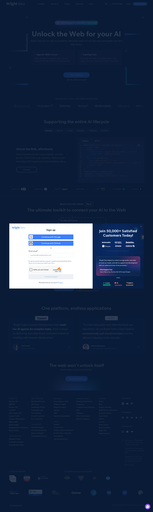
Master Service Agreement (36, 263)
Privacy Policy (50, 263)
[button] (51, 236)
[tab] (116, 277)
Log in (61, 282)
